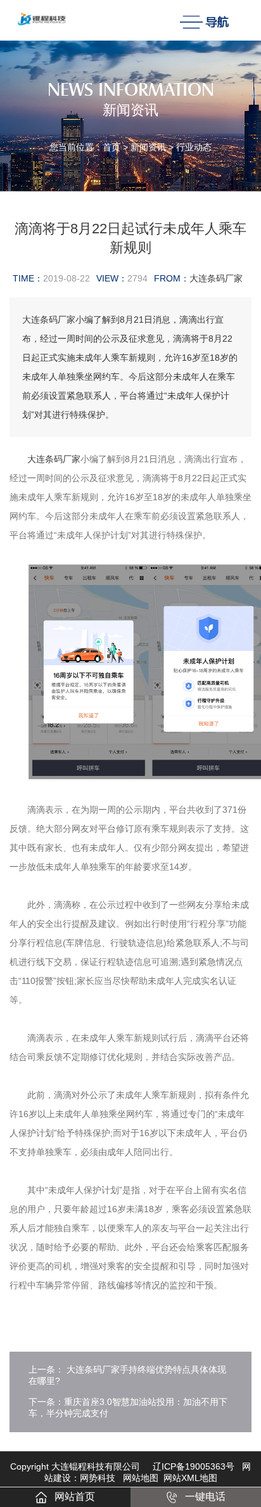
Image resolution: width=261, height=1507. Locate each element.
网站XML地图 (190, 1478)
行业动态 (194, 147)
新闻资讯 (148, 147)
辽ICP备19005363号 (193, 1466)
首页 (111, 147)
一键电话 (205, 1496)
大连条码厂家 (216, 278)
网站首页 (74, 1496)
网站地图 (140, 1478)
